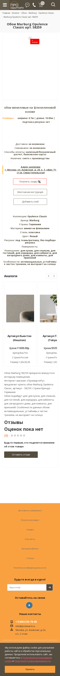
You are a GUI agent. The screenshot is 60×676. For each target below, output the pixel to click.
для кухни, (26, 250)
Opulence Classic (37, 216)
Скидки (30, 529)
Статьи (30, 558)
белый (34, 236)
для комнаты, (39, 255)
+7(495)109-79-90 (26, 622)
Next (54, 276)
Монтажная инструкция (30, 192)
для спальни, (42, 250)
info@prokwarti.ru (25, 626)
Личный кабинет (30, 548)
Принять (30, 669)
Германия (35, 224)
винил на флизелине (36, 228)
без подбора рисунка (40, 241)
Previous (49, 276)
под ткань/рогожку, (28, 240)
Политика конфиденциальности (30, 567)
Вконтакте (29, 605)
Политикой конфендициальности (32, 660)
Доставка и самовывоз (30, 510)
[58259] (30, 63)
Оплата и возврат (30, 520)
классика (34, 232)
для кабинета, (43, 252)
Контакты (30, 539)
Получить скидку (28, 181)
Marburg (34, 220)
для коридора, (24, 252)
